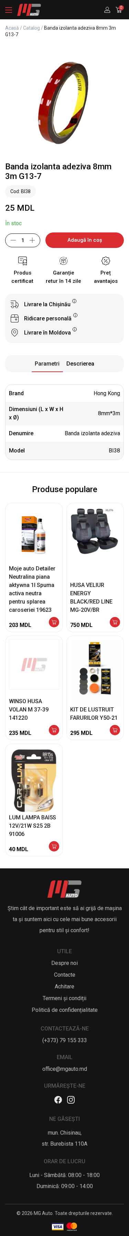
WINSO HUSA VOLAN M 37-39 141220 (29, 709)
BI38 (114, 450)
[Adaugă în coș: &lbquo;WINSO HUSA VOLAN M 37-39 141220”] (54, 730)
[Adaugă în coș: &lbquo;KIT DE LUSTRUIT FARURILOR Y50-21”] (115, 730)
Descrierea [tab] (80, 363)
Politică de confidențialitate (65, 1010)
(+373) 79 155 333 (64, 1040)
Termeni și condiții (64, 998)
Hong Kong (107, 393)
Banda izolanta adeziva (92, 433)
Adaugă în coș (84, 240)
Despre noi (64, 963)
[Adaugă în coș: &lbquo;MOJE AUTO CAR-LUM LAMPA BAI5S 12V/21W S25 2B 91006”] (54, 847)
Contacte (64, 974)
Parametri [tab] (47, 363)
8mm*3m (109, 413)
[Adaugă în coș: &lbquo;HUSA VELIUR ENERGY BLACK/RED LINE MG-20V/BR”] (115, 622)
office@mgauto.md (64, 1069)
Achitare (64, 986)
